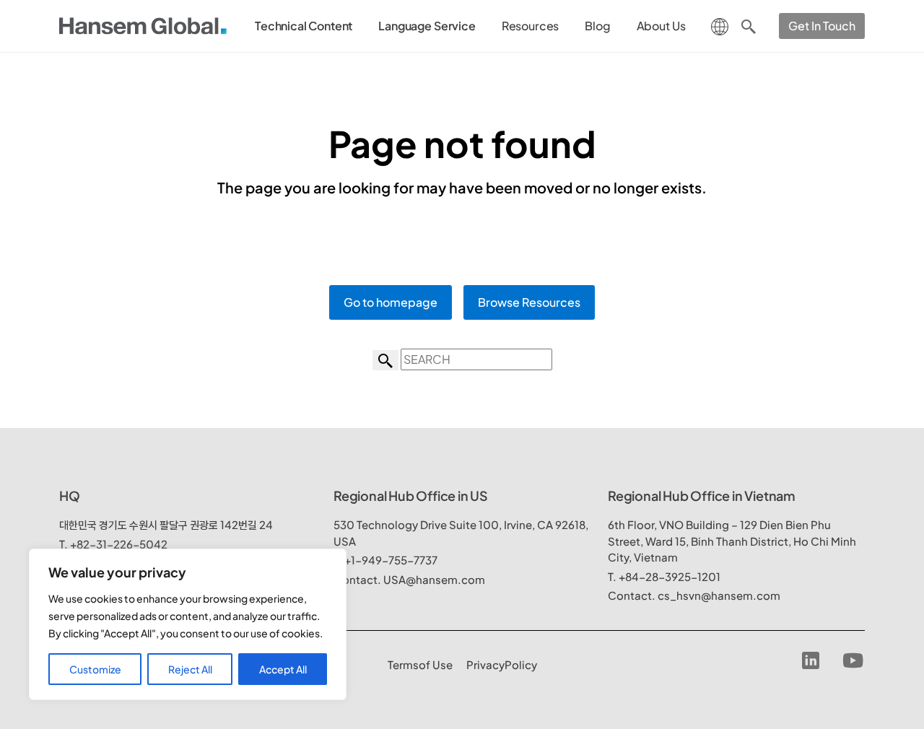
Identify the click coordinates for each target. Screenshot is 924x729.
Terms (420, 664)
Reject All (190, 669)
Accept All (283, 669)
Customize (95, 669)
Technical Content (303, 25)
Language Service (426, 25)
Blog (597, 25)
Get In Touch (821, 25)
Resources (530, 25)
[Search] (748, 26)
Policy (501, 664)
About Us (661, 25)
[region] (187, 624)
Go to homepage (390, 302)
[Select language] (719, 24)
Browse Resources (529, 302)
